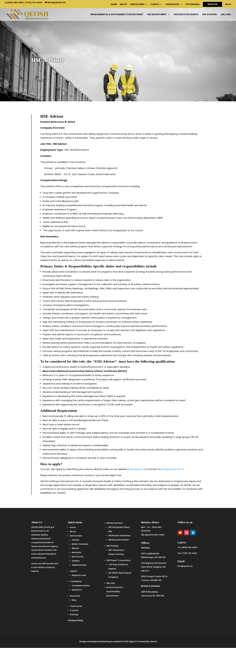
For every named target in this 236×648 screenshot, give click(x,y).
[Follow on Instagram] (186, 532)
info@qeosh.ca (185, 566)
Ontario (75, 539)
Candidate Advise (81, 585)
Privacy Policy (75, 620)
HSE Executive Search (186, 14)
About (123, 4)
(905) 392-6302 (15, 2)
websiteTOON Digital (124, 641)
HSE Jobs (226, 14)
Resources (75, 595)
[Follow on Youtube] (180, 532)
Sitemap (74, 614)
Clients (155, 4)
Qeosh (153, 641)
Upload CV (77, 589)
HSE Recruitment (157, 14)
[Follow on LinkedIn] (193, 532)
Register (212, 4)
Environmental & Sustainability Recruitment (116, 14)
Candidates (172, 4)
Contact (74, 610)
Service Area (137, 4)
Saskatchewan (79, 565)
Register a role (79, 575)
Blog (228, 4)
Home (114, 4)
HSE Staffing (209, 14)
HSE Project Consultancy (118, 560)
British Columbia (80, 544)
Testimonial (192, 4)
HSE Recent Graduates (119, 535)
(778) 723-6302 (34, 2)
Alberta (75, 548)
